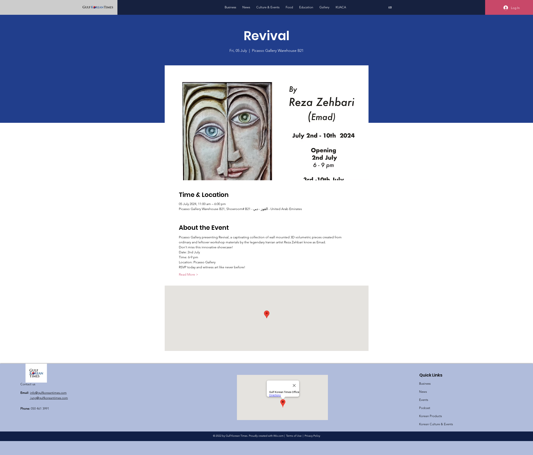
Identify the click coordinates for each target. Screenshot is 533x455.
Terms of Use (293, 435)
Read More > (188, 274)
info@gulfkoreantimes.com (48, 393)
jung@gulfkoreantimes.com (49, 398)
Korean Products (430, 416)
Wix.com (278, 435)
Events (423, 400)
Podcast (424, 408)
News (423, 392)
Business (425, 383)
